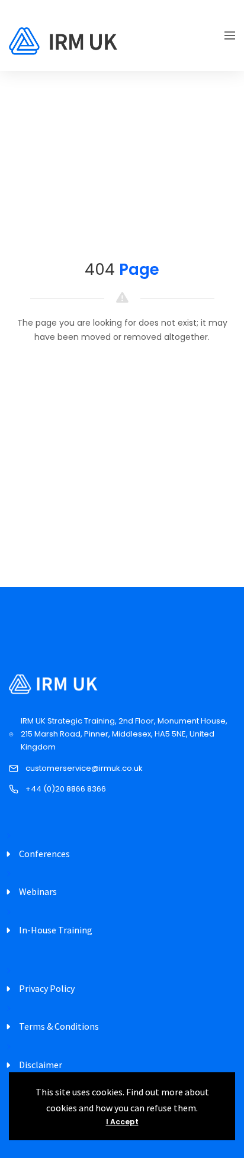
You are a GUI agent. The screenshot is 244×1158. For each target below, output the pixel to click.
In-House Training (55, 930)
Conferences (44, 853)
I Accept (122, 1122)
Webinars (38, 891)
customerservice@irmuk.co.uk (84, 768)
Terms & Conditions (59, 1026)
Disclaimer (40, 1065)
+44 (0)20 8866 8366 (65, 788)
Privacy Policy (47, 988)
